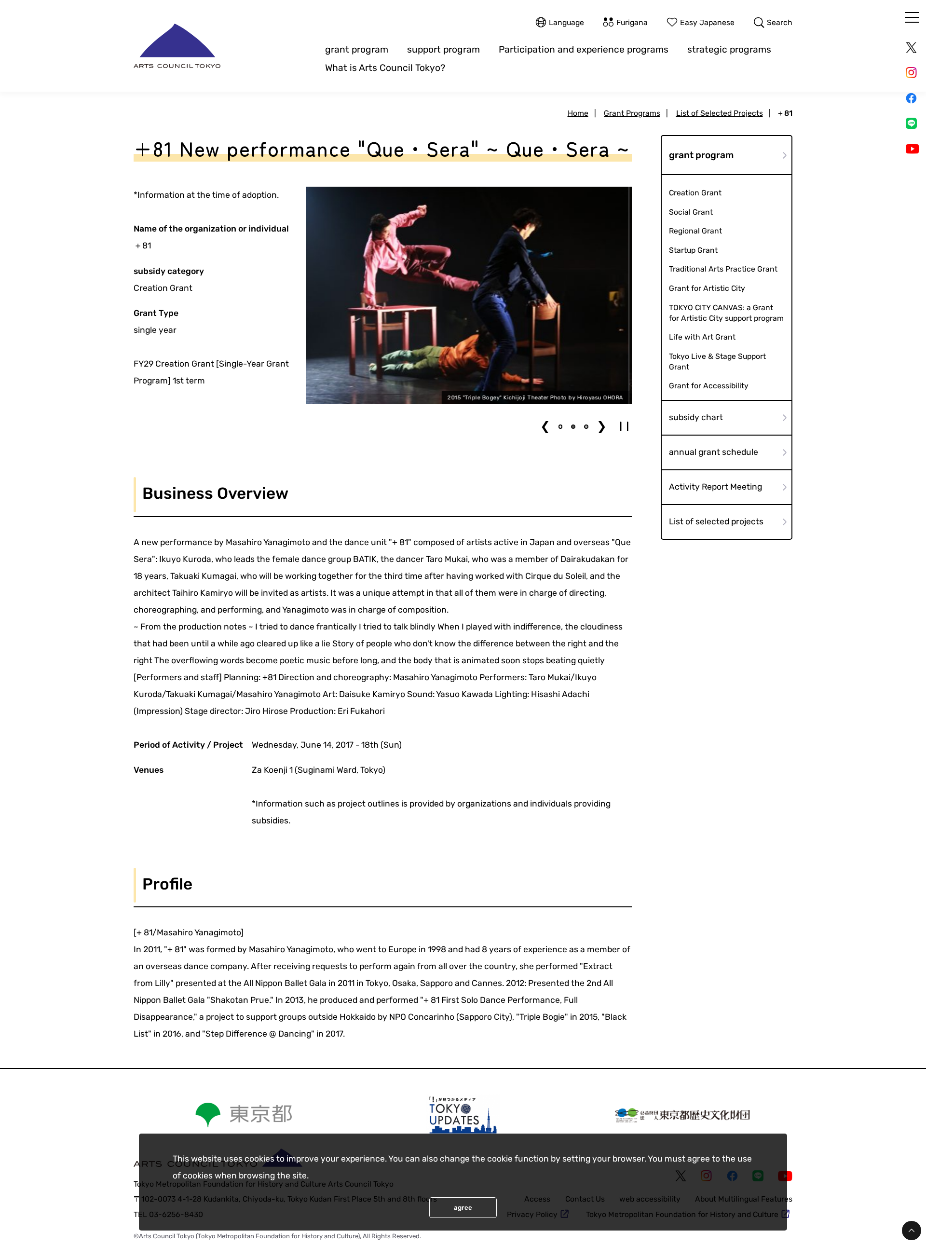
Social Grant (691, 212)
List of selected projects (716, 521)
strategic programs (729, 49)
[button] (560, 426)
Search (779, 22)
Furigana (632, 22)
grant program (356, 49)
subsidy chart (696, 417)
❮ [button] (545, 426)
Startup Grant (693, 250)
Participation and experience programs (583, 49)
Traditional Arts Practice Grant (723, 269)
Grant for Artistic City (707, 288)
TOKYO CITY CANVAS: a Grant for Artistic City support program (726, 312)
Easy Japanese (707, 22)
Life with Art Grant (702, 337)
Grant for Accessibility (709, 385)
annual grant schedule (713, 452)
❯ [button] (602, 426)
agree (463, 1207)
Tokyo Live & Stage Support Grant (717, 361)
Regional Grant (695, 230)
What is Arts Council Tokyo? (385, 67)
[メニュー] (912, 17)
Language (566, 22)
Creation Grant (695, 192)
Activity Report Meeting (715, 487)
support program (443, 49)
